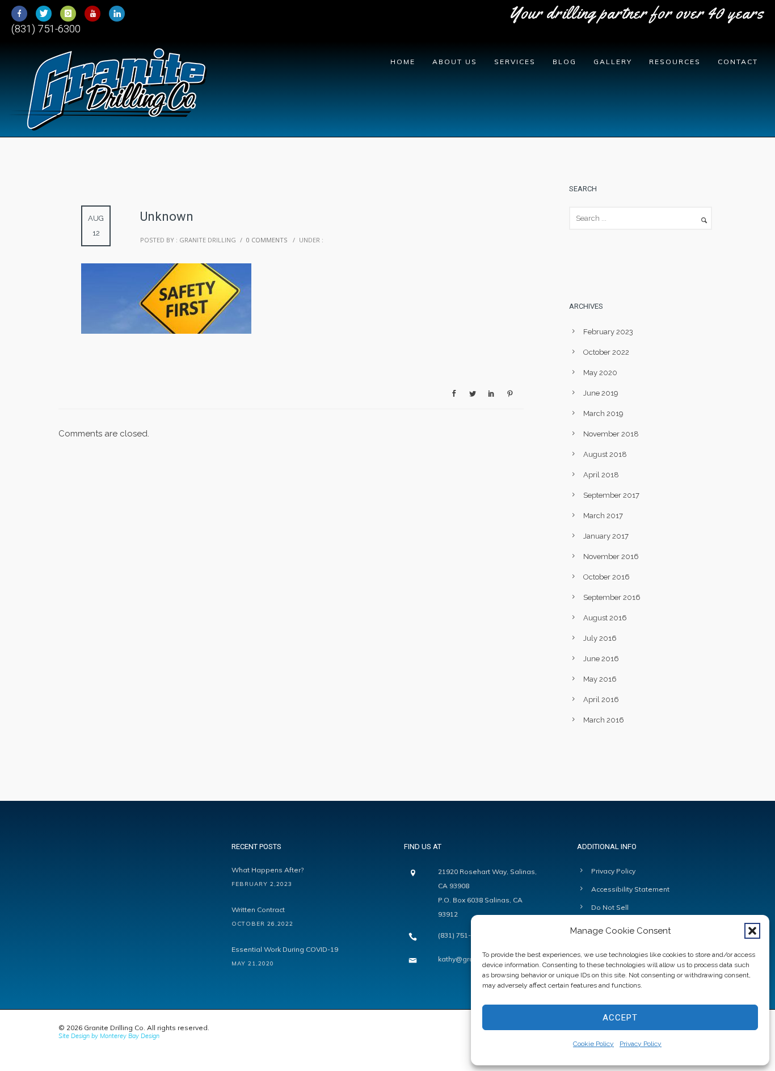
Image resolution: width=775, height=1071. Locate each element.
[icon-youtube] (95, 14)
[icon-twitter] (46, 14)
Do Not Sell (610, 907)
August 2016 (605, 618)
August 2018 (605, 454)
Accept (620, 1018)
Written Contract (258, 909)
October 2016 (606, 577)
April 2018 (601, 475)
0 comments (266, 240)
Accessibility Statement (630, 889)
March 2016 (603, 720)
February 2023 (608, 331)
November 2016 (611, 556)
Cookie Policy (593, 1044)
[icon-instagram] (71, 14)
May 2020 (600, 372)
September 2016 (612, 597)
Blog (564, 61)
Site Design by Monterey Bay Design (108, 1036)
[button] (752, 930)
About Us (454, 61)
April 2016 (601, 699)
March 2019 (603, 413)
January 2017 (606, 536)
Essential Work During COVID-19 (284, 949)
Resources (675, 61)
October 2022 (606, 352)
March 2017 (603, 515)
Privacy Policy (641, 1044)
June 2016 (601, 658)
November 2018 (611, 434)
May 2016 (600, 679)
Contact (738, 61)
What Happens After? (267, 870)
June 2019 (600, 393)
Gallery (612, 61)
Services (515, 61)
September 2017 (611, 495)
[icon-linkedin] (117, 14)
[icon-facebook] (22, 14)
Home (402, 61)
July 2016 (600, 638)
